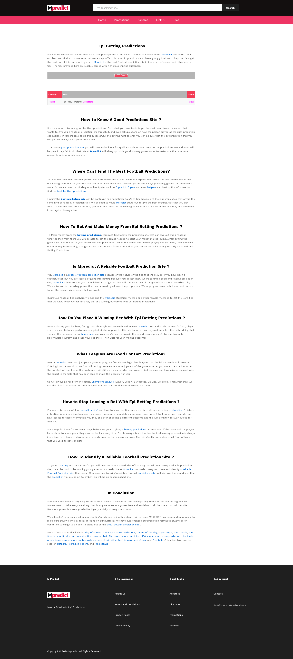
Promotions (121, 20)
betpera (151, 187)
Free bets (157, 540)
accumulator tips (81, 536)
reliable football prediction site (86, 274)
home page (87, 334)
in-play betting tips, (135, 540)
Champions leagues (103, 381)
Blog (176, 20)
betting (64, 465)
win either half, (114, 540)
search (143, 326)
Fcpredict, (74, 543)
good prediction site (72, 147)
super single (165, 532)
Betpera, (62, 543)
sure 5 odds (63, 536)
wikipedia (110, 297)
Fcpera (84, 543)
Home (102, 20)
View (191, 102)
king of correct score (97, 532)
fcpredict (121, 187)
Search (230, 7)
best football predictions (71, 191)
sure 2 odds (180, 532)
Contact (143, 20)
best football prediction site (123, 524)
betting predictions (135, 429)
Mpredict (167, 54)
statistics (177, 410)
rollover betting (96, 540)
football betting (89, 410)
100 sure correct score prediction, (161, 536)
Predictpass (101, 543)
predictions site (146, 473)
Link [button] (159, 20)
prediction (57, 477)
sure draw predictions (122, 532)
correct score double (74, 540)
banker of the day (147, 532)
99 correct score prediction (124, 536)
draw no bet (100, 536)
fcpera (131, 187)
